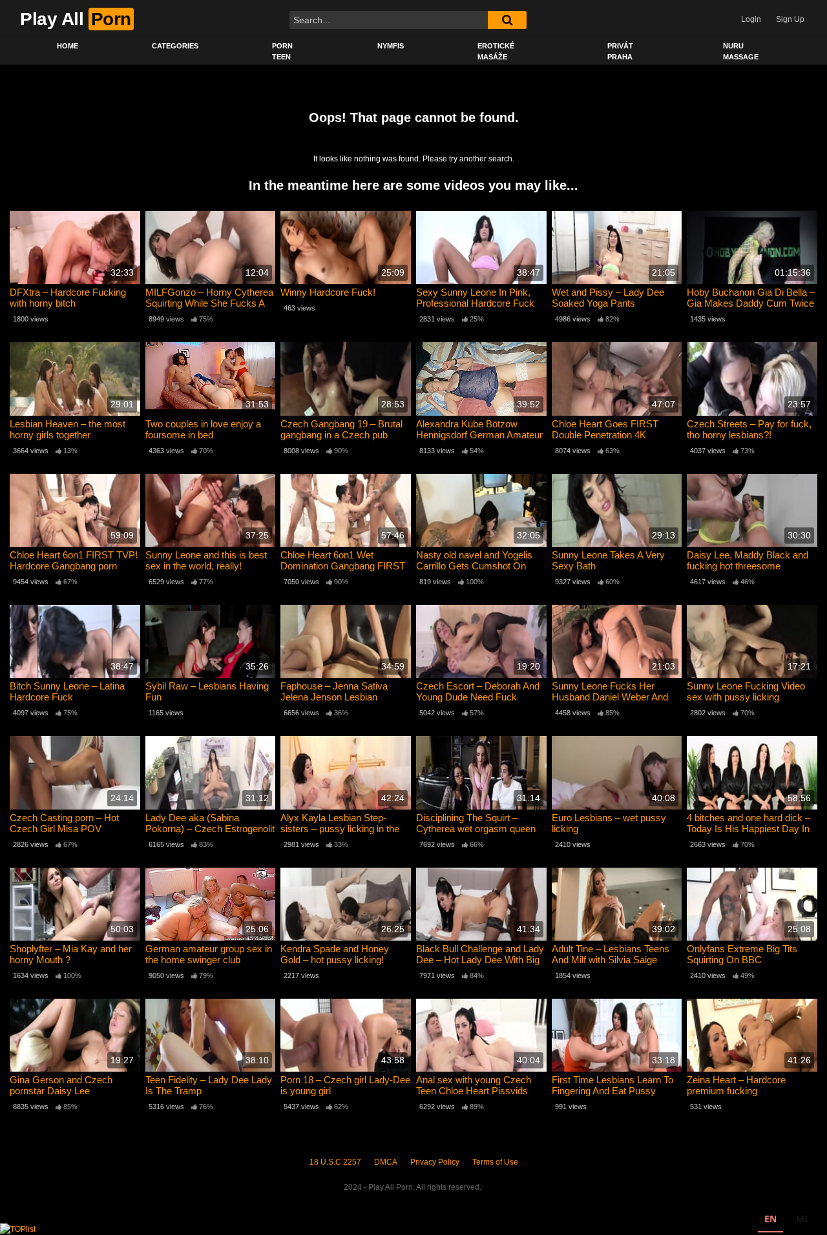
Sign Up (790, 19)
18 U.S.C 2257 (335, 1162)
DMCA (385, 1162)
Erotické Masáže (495, 51)
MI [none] (802, 1218)
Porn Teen (282, 51)
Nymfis (390, 46)
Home (67, 46)
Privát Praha (620, 51)
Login (751, 19)
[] (507, 20)
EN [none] (770, 1218)
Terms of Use (495, 1162)
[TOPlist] (18, 1228)
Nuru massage (741, 51)
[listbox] (786, 1220)
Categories (175, 46)
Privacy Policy (434, 1162)
